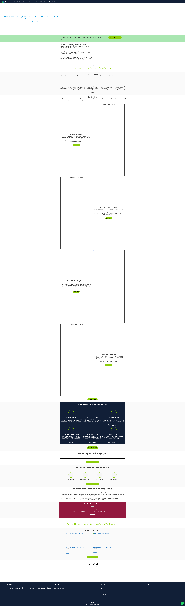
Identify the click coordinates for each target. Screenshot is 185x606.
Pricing (41, 1)
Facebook (93, 596)
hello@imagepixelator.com (58, 588)
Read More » (67, 553)
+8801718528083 (56, 592)
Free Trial (53, 1)
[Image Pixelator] (5, 1)
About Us (101, 587)
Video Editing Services (17, 1)
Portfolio (36, 1)
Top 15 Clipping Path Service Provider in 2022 (75, 547)
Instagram (93, 601)
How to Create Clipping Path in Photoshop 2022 (103, 547)
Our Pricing (102, 588)
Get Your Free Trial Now (35, 21)
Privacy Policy (102, 593)
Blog (49, 1)
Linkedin (92, 602)
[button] (115, 37)
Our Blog (101, 590)
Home (11, 1)
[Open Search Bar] (57, 2)
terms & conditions (103, 594)
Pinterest (92, 600)
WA (182, 603)
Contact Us (46, 1)
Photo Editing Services (27, 1)
